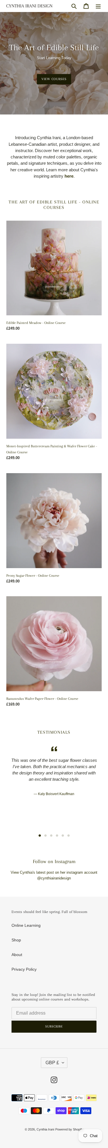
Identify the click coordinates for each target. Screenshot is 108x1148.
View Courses (54, 79)
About (17, 954)
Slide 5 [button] (63, 835)
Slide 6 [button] (68, 835)
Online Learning (26, 925)
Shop (16, 940)
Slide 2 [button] (45, 835)
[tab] (40, 835)
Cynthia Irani (45, 1129)
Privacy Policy (24, 969)
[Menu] (98, 6)
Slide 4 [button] (57, 835)
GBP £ (52, 1062)
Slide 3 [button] (51, 835)
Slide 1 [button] (40, 835)
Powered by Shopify (69, 1129)
